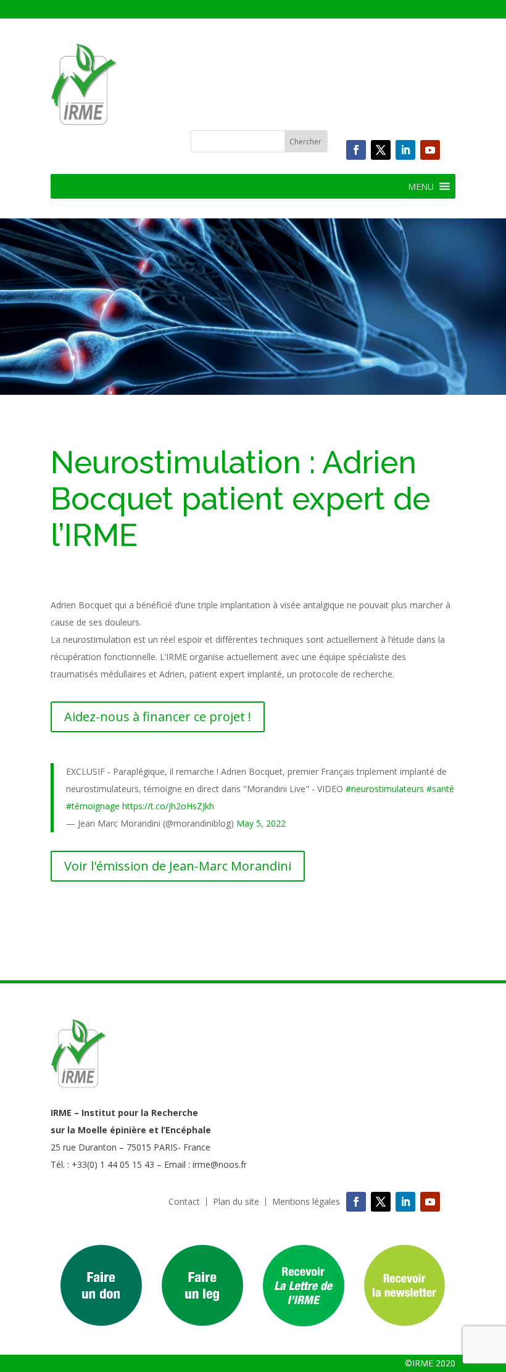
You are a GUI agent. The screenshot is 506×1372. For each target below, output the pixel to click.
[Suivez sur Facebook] (356, 150)
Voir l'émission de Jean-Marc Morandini (177, 866)
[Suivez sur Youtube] (430, 150)
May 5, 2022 (261, 823)
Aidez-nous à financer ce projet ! (157, 716)
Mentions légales (306, 1201)
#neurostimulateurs (385, 789)
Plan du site (236, 1201)
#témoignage (93, 806)
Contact (184, 1201)
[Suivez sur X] (381, 150)
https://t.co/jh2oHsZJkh (168, 806)
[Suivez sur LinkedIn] (405, 150)
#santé (440, 789)
